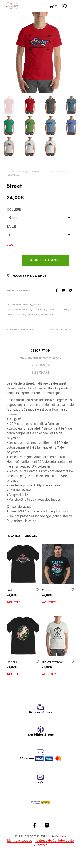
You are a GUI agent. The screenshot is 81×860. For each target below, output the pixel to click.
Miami (46, 590)
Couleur (14, 209)
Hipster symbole (52, 662)
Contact (41, 845)
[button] (53, 5)
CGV (61, 836)
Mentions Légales (19, 840)
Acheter (14, 602)
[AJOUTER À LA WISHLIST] (37, 590)
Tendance (13, 175)
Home (10, 172)
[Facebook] (58, 290)
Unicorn (12, 662)
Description (40, 350)
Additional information (40, 358)
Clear (10, 245)
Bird (9, 590)
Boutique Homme (29, 172)
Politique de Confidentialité (54, 840)
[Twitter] (65, 290)
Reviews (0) (41, 365)
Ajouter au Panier (45, 260)
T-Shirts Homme (54, 172)
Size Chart (40, 372)
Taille (11, 226)
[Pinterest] (71, 290)
